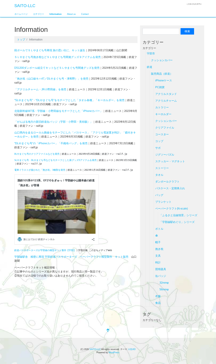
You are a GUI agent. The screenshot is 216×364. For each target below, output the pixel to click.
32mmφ (164, 282)
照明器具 (160, 269)
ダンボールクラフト (167, 181)
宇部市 (151, 53)
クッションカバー (162, 60)
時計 (158, 262)
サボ (158, 147)
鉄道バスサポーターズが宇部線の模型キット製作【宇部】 (45, 250)
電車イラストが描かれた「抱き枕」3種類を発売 (39, 170)
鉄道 (149, 67)
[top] (108, 330)
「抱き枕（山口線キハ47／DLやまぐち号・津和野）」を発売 (51, 78)
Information (55, 14)
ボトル (159, 228)
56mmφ (164, 289)
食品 (158, 302)
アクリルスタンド (166, 94)
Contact (85, 14)
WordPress (114, 352)
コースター (162, 134)
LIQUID (132, 349)
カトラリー (162, 107)
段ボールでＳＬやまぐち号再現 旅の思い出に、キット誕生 (49, 50)
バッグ (159, 195)
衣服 (158, 296)
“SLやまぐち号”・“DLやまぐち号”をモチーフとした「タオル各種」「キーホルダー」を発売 (69, 100)
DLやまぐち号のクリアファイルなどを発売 (37, 154)
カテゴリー (38, 14)
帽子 (158, 242)
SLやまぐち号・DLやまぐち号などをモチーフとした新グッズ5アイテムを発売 (55, 160)
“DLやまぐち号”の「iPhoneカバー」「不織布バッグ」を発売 (51, 143)
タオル (159, 174)
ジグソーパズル (164, 154)
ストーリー (162, 168)
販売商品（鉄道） (162, 73)
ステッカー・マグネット (170, 161)
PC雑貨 (160, 87)
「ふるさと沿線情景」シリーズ (178, 215)
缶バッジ (160, 276)
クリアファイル (164, 127)
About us (71, 14)
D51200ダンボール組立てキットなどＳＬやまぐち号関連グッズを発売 (57, 67)
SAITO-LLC (24, 5)
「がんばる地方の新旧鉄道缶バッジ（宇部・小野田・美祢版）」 (53, 121)
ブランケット (163, 201)
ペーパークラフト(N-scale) (171, 208)
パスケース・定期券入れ (170, 188)
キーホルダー (163, 114)
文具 (158, 255)
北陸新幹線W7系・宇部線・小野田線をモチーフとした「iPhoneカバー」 (58, 111)
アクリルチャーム (166, 100)
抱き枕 (159, 249)
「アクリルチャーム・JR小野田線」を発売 (40, 89)
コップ (159, 141)
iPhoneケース (163, 80)
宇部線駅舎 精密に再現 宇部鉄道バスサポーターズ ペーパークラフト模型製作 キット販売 (71, 256)
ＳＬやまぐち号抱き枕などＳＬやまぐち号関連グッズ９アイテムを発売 (57, 57)
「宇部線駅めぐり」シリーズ (177, 222)
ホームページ (21, 14)
